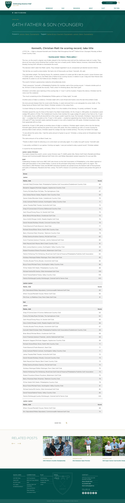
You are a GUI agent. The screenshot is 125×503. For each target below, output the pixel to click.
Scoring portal (54, 57)
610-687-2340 (89, 481)
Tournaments (34, 34)
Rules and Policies (31, 488)
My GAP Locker (16, 482)
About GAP (15, 480)
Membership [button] (49, 8)
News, (27, 34)
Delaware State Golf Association (31, 485)
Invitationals (43, 482)
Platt (103, 8)
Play (42, 475)
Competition (31, 475)
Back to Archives (20, 12)
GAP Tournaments (31, 478)
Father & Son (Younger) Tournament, (60, 34)
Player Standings (30, 490)
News (56, 475)
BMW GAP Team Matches (33, 480)
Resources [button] (76, 8)
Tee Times (116, 8)
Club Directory (43, 478)
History (63, 57)
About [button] (91, 8)
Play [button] (63, 8)
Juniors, (22, 34)
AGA (28, 482)
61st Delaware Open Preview (81, 460)
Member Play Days (44, 480)
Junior (41, 484)
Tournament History (31, 492)
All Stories (56, 478)
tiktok (96, 493)
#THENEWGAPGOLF (18, 486)
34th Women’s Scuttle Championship (54, 460)
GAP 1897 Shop (16, 478)
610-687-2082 (87, 483)
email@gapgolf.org (89, 485)
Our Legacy (16, 484)
